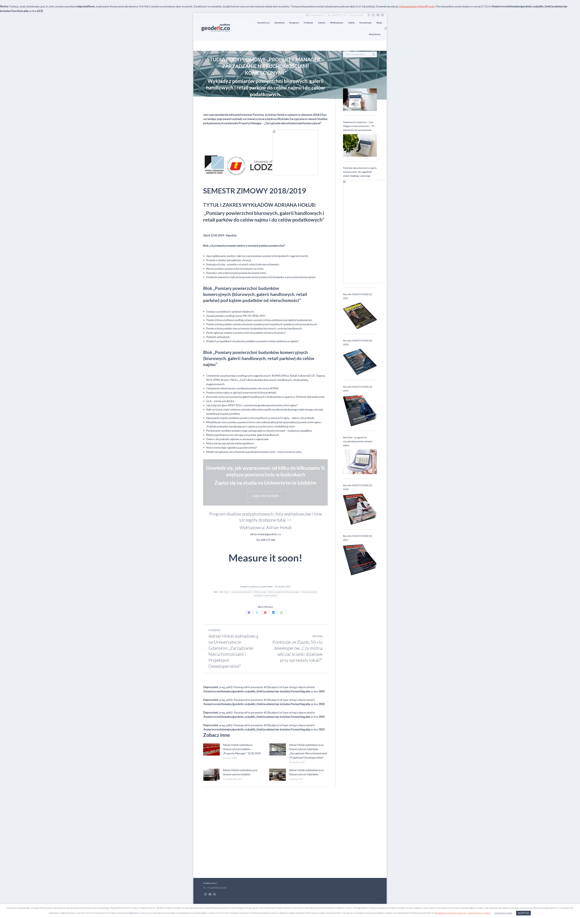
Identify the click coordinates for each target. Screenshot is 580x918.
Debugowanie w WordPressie (417, 6)
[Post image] (211, 749)
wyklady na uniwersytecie (261, 586)
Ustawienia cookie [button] (503, 913)
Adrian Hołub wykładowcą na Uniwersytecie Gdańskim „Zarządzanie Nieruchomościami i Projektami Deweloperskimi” (308, 751)
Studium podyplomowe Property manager (284, 592)
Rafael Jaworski (260, 592)
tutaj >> (284, 519)
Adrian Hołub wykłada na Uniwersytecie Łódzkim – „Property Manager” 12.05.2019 (242, 749)
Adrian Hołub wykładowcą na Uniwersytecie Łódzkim (240, 772)
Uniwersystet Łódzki (309, 592)
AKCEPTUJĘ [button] (523, 913)
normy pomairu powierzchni (242, 592)
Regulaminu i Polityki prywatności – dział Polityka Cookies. (462, 913)
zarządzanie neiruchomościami (265, 595)
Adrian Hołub (224, 592)
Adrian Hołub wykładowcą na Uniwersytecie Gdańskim (306, 772)
